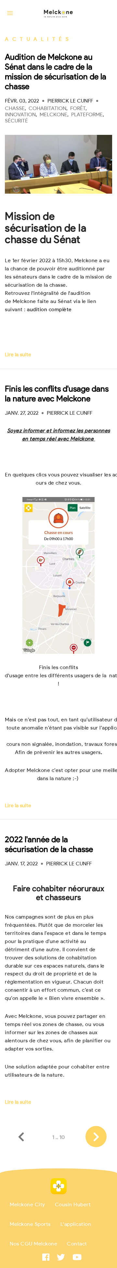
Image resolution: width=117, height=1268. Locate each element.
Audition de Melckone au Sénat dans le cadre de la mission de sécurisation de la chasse (55, 71)
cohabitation (47, 108)
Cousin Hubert (73, 1204)
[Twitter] (61, 1257)
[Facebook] (45, 1257)
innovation (20, 114)
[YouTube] (77, 1257)
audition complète (49, 309)
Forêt (77, 108)
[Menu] (10, 13)
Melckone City (27, 1204)
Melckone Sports (30, 1224)
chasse (15, 108)
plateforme (87, 114)
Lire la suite (18, 354)
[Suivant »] (96, 1136)
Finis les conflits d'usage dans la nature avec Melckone (57, 393)
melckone (53, 114)
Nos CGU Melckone (33, 1243)
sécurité (16, 121)
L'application (75, 1224)
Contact (77, 1243)
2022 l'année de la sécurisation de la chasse (49, 844)
